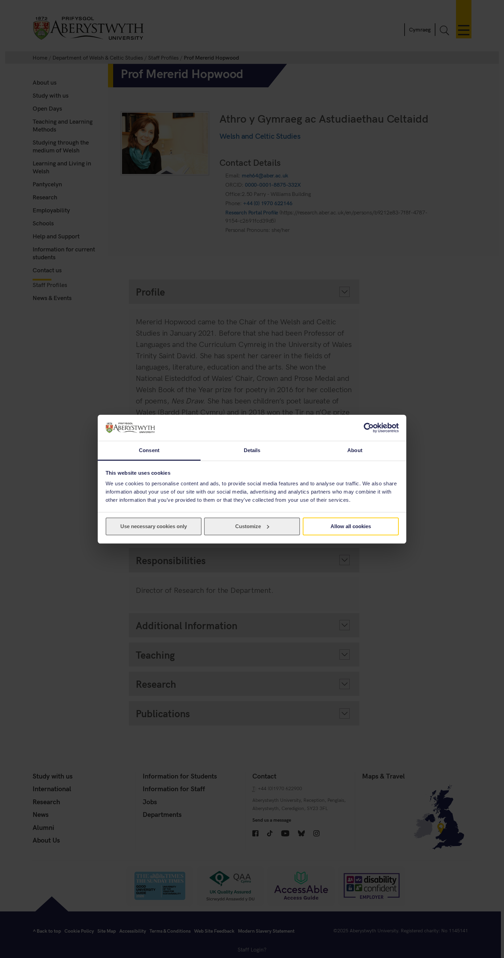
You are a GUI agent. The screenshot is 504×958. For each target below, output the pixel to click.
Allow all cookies (351, 526)
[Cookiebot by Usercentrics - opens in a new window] (369, 428)
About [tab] (354, 450)
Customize (248, 526)
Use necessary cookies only (153, 526)
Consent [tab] (149, 450)
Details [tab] (252, 450)
